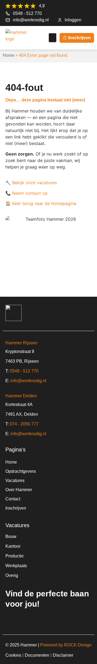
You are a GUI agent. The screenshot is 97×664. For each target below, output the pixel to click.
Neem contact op (30, 193)
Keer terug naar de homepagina (44, 203)
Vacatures (15, 480)
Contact (12, 499)
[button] (52, 37)
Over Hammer (18, 489)
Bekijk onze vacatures (34, 182)
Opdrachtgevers (20, 471)
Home (8, 55)
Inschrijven (15, 508)
